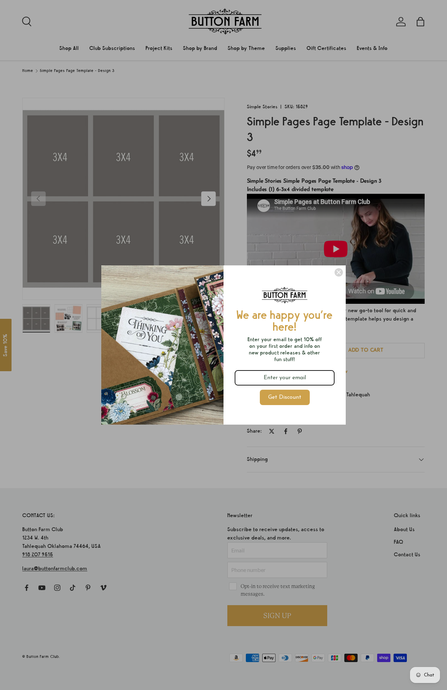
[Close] (339, 272)
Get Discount (284, 397)
